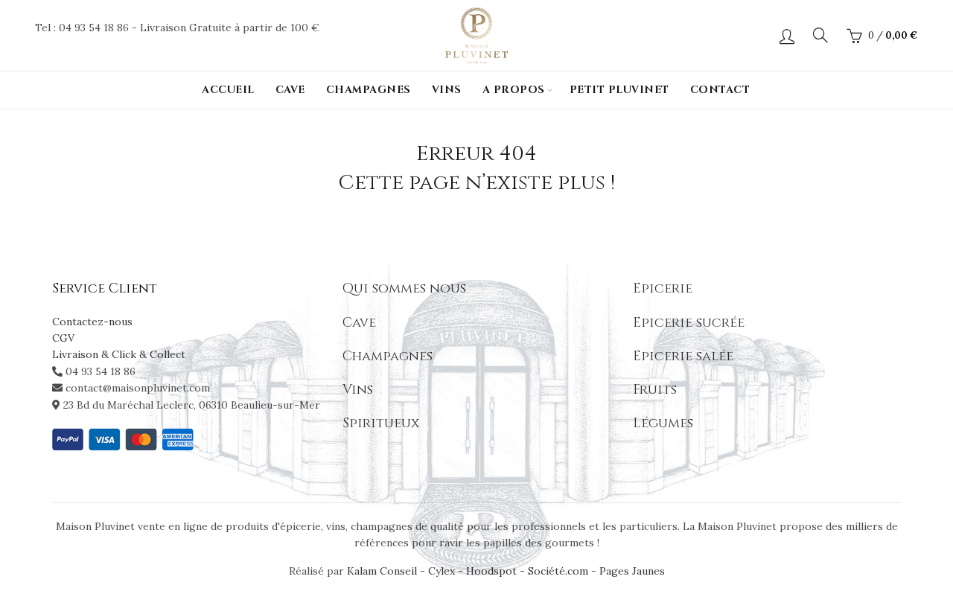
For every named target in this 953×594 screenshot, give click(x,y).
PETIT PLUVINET (619, 90)
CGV (63, 338)
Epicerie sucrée (689, 322)
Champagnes (368, 90)
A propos (513, 90)
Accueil (228, 90)
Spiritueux (380, 423)
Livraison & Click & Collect (118, 354)
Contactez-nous (92, 321)
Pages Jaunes (632, 571)
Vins (447, 90)
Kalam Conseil (383, 571)
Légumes (663, 423)
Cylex (441, 571)
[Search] (820, 35)
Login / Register (787, 36)
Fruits (655, 389)
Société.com (558, 571)
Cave (290, 90)
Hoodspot (491, 571)
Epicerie (662, 288)
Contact (720, 90)
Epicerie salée (683, 356)
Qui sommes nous (404, 288)
